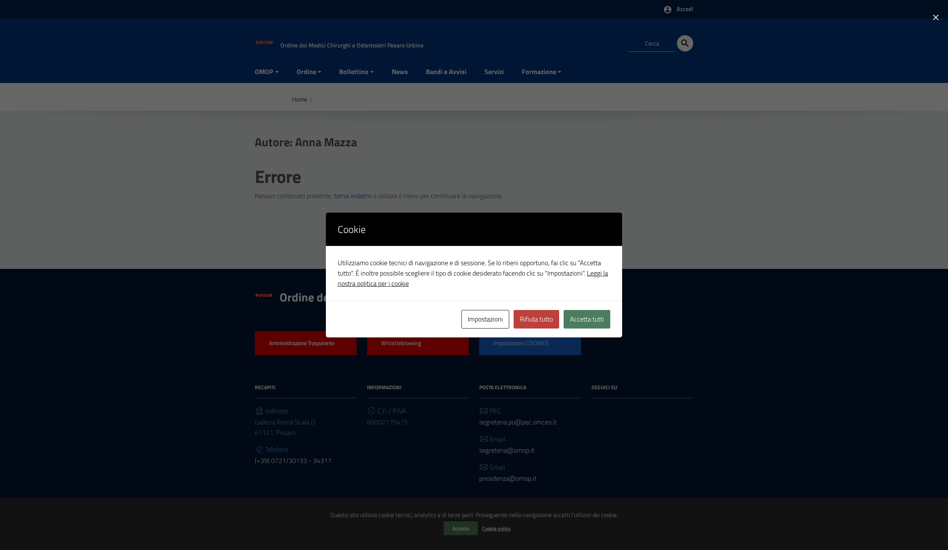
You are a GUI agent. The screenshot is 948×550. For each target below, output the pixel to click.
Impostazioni (485, 319)
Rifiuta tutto (536, 319)
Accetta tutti (587, 319)
